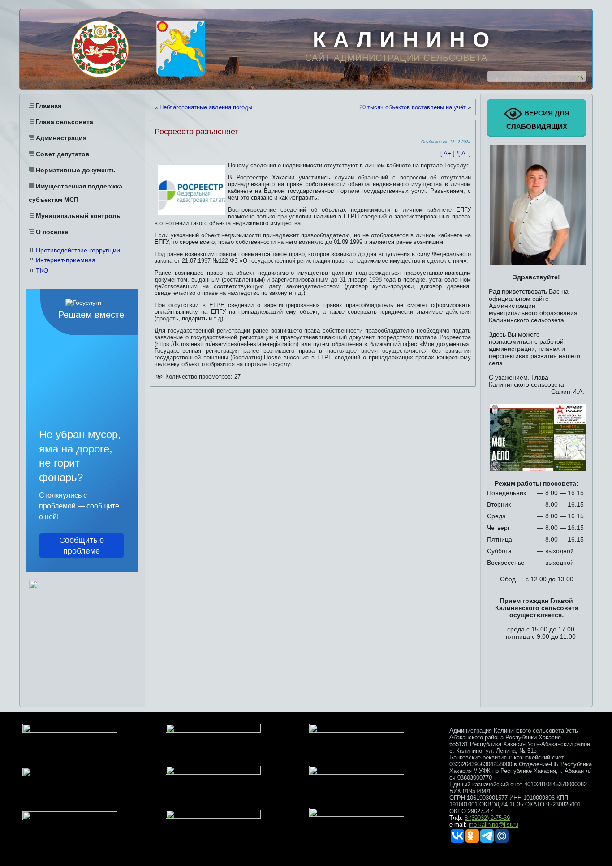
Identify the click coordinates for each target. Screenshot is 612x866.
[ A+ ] (448, 153)
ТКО (42, 270)
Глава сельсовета (64, 121)
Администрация (61, 137)
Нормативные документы (76, 170)
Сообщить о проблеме (81, 545)
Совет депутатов (63, 154)
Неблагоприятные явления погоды (205, 107)
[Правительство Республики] (100, 48)
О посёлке (52, 231)
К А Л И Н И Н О (401, 39)
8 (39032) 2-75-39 (487, 818)
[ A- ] (464, 153)
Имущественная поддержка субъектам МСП (75, 193)
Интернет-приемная (65, 260)
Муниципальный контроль (78, 215)
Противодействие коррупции (78, 250)
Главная (48, 105)
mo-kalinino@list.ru (493, 824)
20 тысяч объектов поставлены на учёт (412, 107)
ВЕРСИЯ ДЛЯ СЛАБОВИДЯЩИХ (537, 119)
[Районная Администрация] (180, 50)
